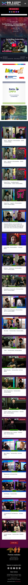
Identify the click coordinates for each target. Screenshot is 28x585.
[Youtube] (14, 12)
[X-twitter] (12, 12)
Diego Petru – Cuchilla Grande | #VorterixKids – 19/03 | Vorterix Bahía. (13, 183)
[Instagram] (16, 12)
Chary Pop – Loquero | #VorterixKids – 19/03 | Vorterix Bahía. (13, 204)
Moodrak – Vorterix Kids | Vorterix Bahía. (14, 330)
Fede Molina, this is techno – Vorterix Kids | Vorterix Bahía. (13, 433)
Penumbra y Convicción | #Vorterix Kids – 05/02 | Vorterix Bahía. (14, 289)
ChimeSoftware (18, 581)
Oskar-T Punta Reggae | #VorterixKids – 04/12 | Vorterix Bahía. (13, 310)
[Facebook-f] (9, 12)
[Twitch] (18, 12)
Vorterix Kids (15, 31)
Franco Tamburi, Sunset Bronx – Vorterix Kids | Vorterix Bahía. (14, 412)
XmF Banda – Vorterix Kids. (10, 493)
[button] (25, 3)
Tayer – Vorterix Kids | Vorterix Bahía (13, 350)
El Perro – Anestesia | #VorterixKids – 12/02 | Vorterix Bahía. (13, 269)
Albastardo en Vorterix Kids (10, 474)
